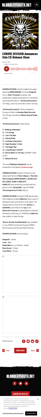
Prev (8, 350)
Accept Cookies (31, 413)
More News (20, 350)
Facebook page (27, 167)
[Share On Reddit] (32, 341)
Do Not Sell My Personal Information (13, 413)
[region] (20, 406)
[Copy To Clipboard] (37, 341)
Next (33, 350)
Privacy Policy (13, 408)
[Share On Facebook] (23, 341)
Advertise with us (20, 394)
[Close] (38, 399)
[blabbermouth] (16, 6)
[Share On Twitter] (28, 341)
